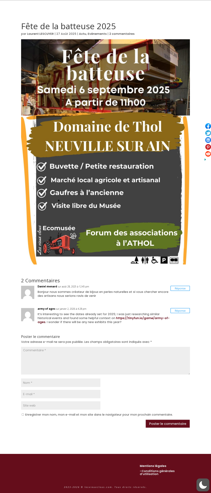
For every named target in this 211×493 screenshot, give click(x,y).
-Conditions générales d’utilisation (157, 472)
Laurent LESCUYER (40, 34)
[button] (202, 484)
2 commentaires (122, 34)
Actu (82, 34)
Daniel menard (47, 286)
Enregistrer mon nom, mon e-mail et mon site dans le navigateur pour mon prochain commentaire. (99, 414)
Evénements (97, 34)
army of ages (46, 309)
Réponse (180, 288)
